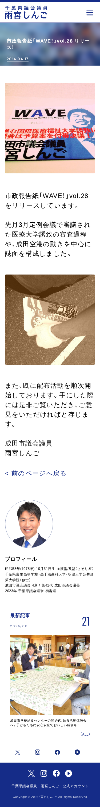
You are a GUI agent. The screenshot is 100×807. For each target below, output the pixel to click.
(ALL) (85, 734)
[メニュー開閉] (91, 11)
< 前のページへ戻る (36, 473)
